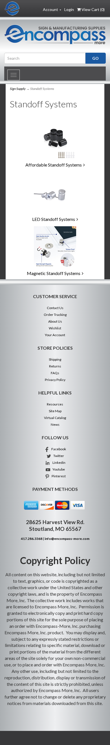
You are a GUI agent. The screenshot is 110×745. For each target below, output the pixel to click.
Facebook (58, 449)
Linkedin (57, 462)
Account (51, 9)
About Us (55, 321)
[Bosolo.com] (55, 34)
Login (69, 9)
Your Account (55, 335)
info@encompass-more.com (67, 538)
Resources (55, 404)
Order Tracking (55, 314)
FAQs (55, 373)
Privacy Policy (55, 380)
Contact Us (55, 308)
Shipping (55, 359)
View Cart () (93, 9)
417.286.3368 (31, 538)
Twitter (58, 456)
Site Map (55, 411)
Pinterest (58, 476)
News (55, 424)
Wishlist (55, 328)
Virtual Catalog (55, 418)
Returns (55, 366)
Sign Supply (18, 89)
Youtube (58, 469)
